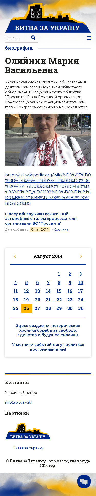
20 (37, 300)
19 (26, 300)
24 (80, 300)
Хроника (61, 229)
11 (15, 291)
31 (80, 308)
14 (48, 291)
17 (80, 291)
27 (37, 308)
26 (26, 308)
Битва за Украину (28, 448)
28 (48, 308)
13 (37, 291)
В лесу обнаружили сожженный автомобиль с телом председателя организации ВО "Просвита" (40, 218)
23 (69, 300)
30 (69, 308)
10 (80, 282)
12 (26, 291)
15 (59, 291)
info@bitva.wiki (18, 402)
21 (48, 300)
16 (69, 291)
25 (15, 308)
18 (15, 300)
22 (59, 300)
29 (59, 308)
